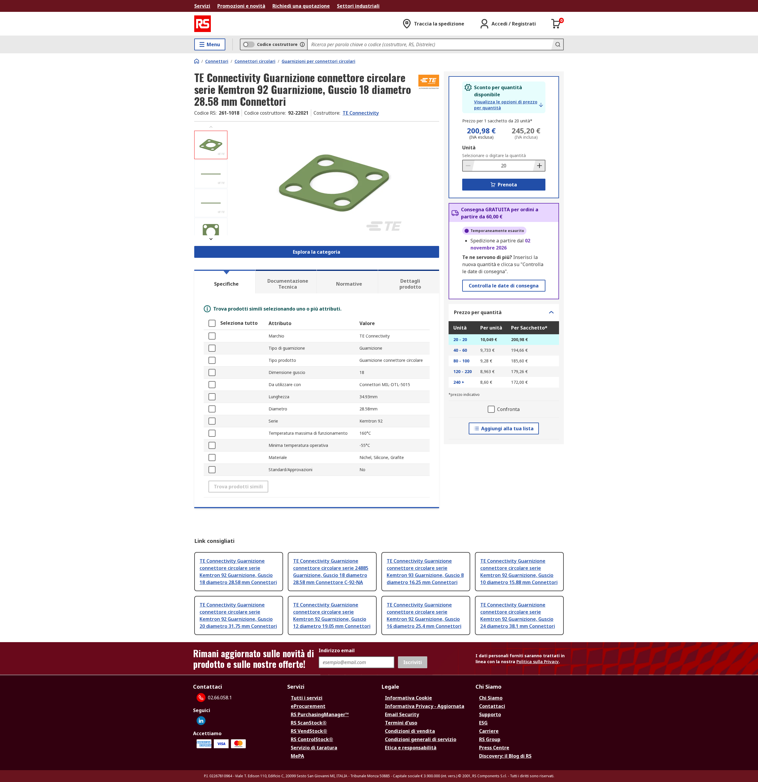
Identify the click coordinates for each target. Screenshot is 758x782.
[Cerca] (557, 44)
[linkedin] (201, 720)
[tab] (224, 281)
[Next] (210, 239)
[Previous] (210, 127)
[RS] (202, 23)
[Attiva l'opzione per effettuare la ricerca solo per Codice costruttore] (302, 44)
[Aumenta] (539, 165)
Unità (469, 147)
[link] (508, 105)
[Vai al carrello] (556, 24)
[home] (196, 61)
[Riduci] (469, 165)
